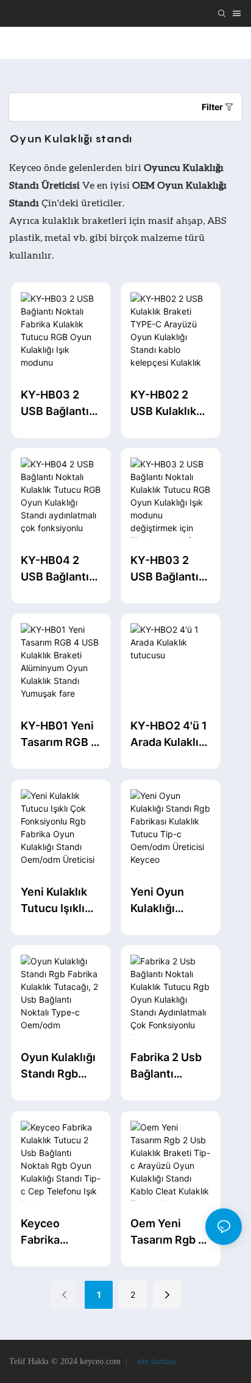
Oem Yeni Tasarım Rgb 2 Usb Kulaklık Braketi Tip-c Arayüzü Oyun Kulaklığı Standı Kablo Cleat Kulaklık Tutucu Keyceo (169, 1232)
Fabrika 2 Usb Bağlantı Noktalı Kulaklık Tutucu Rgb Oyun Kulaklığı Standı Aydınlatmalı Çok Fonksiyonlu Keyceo (167, 1066)
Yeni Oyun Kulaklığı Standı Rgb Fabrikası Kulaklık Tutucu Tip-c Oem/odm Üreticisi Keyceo (164, 900)
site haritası (155, 1361)
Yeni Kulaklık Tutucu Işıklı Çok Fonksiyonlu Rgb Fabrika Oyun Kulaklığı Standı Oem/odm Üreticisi (58, 900)
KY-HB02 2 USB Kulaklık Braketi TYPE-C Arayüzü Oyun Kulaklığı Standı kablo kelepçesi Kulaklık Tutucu (167, 403)
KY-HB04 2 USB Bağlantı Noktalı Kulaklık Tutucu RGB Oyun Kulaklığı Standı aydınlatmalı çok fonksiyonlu (58, 569)
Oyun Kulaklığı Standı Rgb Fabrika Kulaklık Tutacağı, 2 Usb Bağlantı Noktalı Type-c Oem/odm (59, 1066)
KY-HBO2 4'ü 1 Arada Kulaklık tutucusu (168, 734)
